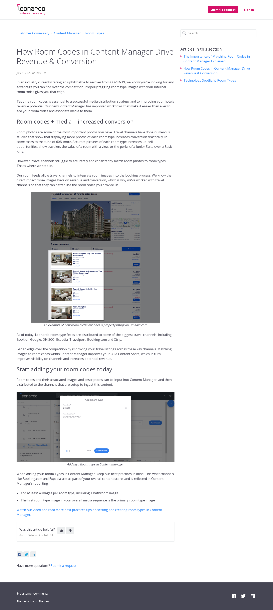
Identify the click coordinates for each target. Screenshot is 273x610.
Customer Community (33, 33)
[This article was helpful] (61, 530)
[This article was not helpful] (70, 530)
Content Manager (67, 33)
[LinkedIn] (33, 554)
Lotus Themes (39, 601)
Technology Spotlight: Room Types (209, 80)
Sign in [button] (249, 10)
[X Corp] (26, 554)
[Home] (31, 9)
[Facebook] (20, 554)
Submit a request (223, 10)
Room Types (94, 33)
